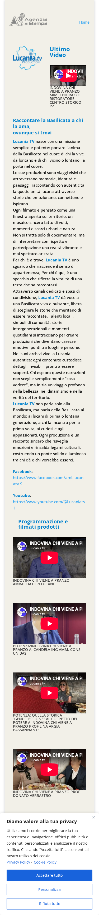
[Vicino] (93, 817)
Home (84, 22)
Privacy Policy (18, 862)
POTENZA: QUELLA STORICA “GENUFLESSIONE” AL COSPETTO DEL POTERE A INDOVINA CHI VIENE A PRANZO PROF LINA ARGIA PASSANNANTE (45, 722)
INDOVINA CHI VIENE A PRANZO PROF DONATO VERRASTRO (46, 793)
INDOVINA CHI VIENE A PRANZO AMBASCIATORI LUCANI (41, 582)
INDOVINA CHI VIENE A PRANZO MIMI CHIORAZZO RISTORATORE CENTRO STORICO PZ (65, 96)
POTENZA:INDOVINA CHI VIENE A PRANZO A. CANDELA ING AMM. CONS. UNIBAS (47, 649)
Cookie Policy (45, 862)
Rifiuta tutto (49, 903)
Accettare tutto (49, 875)
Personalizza (49, 889)
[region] (49, 864)
